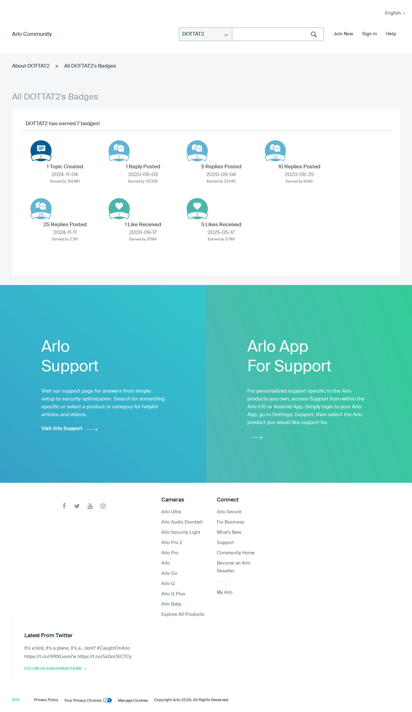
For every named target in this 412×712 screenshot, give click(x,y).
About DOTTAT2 (30, 66)
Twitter (77, 506)
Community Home (236, 553)
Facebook (64, 506)
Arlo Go (169, 573)
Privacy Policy (46, 700)
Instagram (103, 506)
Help (391, 34)
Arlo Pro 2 (171, 542)
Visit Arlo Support (61, 428)
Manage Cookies (133, 701)
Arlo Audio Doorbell (182, 522)
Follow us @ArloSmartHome (53, 669)
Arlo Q (168, 583)
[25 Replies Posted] (41, 209)
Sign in (369, 34)
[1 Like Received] (119, 209)
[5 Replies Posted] (197, 151)
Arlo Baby (171, 604)
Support (225, 542)
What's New (229, 532)
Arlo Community (32, 34)
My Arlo (8, 3)
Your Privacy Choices (83, 701)
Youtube (90, 506)
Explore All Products (182, 614)
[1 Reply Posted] (119, 151)
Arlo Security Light (180, 532)
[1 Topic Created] (41, 151)
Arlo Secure (229, 512)
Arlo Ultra (171, 512)
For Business (230, 522)
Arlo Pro (169, 553)
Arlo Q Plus (173, 594)
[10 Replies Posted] (275, 151)
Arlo (165, 563)
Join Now (343, 34)
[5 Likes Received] (197, 209)
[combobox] (278, 34)
